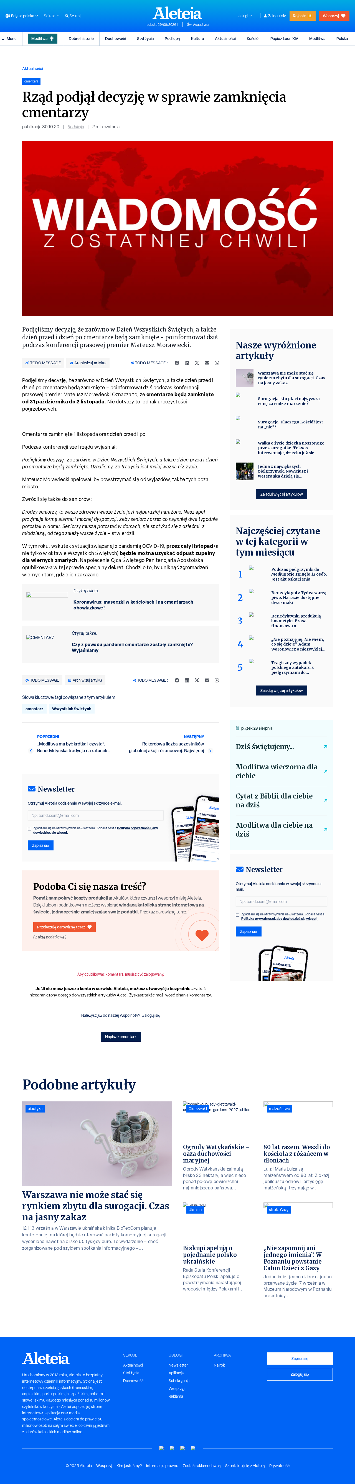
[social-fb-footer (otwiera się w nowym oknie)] (172, 1448)
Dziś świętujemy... (265, 746)
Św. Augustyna (198, 24)
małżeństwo (279, 1108)
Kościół (253, 38)
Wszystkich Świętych (71, 708)
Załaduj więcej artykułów (281, 494)
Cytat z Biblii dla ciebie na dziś (274, 800)
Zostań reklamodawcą (202, 1465)
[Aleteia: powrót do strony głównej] (177, 12)
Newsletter (178, 1365)
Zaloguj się (277, 15)
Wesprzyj (331, 15)
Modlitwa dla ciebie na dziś (274, 829)
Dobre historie (81, 38)
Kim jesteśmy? (129, 1465)
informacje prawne (162, 1465)
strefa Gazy (278, 1209)
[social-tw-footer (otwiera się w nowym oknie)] (182, 1448)
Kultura (197, 38)
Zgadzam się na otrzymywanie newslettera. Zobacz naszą (95, 830)
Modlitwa (39, 38)
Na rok (219, 1365)
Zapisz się (40, 845)
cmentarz (34, 708)
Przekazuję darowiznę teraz (61, 927)
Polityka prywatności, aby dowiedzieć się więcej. (279, 918)
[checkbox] (29, 828)
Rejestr (299, 15)
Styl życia (145, 38)
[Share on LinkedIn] (187, 363)
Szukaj (75, 15)
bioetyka (35, 1108)
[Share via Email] (207, 363)
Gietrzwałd (198, 1108)
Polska (342, 38)
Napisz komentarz (120, 1036)
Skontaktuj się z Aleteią (245, 1465)
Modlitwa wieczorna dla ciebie (277, 771)
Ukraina (195, 1209)
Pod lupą (172, 38)
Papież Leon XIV (284, 38)
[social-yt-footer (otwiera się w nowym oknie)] (161, 1448)
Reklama (176, 1396)
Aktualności (225, 38)
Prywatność (279, 1465)
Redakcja (76, 127)
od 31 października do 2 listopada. (64, 401)
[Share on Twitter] (197, 363)
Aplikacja (176, 1372)
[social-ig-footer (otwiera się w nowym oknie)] (193, 1448)
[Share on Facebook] (177, 363)
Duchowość (115, 38)
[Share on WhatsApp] (217, 363)
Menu (12, 38)
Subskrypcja (179, 1380)
